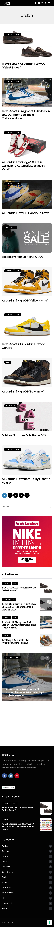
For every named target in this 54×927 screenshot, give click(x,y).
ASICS (4, 861)
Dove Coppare (8, 872)
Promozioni (11, 227)
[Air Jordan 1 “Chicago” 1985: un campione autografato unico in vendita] (27, 143)
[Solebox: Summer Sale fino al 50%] (27, 416)
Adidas (6, 636)
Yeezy (4, 908)
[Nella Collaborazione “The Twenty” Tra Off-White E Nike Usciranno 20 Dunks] (46, 824)
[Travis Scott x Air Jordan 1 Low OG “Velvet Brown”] (27, 45)
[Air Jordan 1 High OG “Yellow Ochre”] (27, 281)
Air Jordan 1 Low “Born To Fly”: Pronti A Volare (26, 481)
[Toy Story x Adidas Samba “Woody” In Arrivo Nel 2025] (46, 640)
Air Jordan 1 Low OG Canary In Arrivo (25, 213)
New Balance (7, 893)
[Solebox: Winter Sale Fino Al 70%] (27, 238)
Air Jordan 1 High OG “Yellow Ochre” (25, 300)
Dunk (6, 820)
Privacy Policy (9, 787)
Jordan (9, 34)
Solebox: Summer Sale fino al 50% (24, 435)
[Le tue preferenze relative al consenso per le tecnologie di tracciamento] (49, 922)
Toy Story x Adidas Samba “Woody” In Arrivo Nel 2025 (15, 641)
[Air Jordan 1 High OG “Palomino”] (27, 372)
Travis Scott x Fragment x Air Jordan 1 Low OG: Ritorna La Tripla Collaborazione (26, 114)
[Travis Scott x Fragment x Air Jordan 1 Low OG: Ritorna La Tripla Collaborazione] (27, 92)
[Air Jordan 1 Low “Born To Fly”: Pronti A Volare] (27, 460)
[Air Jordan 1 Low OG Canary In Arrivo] (27, 194)
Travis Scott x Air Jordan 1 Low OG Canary (23, 346)
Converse (6, 867)
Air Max (5, 856)
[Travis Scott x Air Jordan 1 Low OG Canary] (27, 325)
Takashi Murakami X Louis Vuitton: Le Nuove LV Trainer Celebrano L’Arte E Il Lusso (19, 607)
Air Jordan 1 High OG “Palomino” (23, 391)
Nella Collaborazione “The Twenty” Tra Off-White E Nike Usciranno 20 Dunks (18, 827)
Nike (17, 34)
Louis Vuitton (9, 600)
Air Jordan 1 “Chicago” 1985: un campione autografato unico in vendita (23, 165)
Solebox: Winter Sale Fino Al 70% (22, 257)
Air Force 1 (6, 851)
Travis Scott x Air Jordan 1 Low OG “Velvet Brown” (23, 65)
